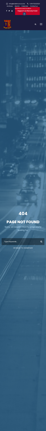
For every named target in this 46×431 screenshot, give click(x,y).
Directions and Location (23, 8)
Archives (10, 6)
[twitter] (9, 11)
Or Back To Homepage (23, 248)
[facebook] (6, 11)
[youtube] (12, 11)
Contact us (34, 6)
